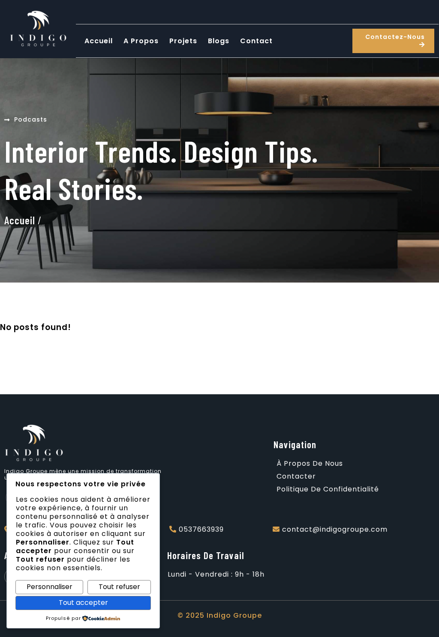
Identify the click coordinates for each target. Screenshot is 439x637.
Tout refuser (119, 587)
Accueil (19, 220)
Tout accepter (83, 602)
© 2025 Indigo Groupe (219, 615)
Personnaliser (49, 587)
